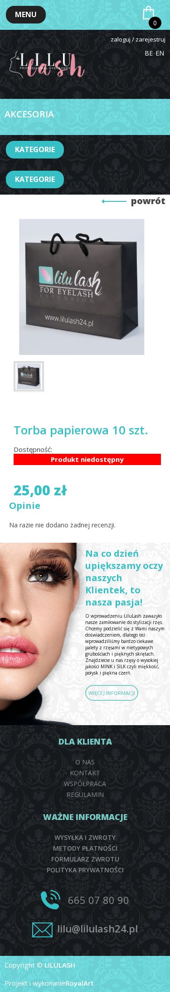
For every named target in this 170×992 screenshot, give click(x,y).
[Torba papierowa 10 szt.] (29, 376)
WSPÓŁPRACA (85, 783)
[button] (26, 14)
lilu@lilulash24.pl (97, 928)
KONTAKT (85, 772)
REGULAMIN (85, 794)
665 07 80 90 (98, 900)
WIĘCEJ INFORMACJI (111, 692)
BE (149, 53)
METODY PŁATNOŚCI (85, 848)
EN (159, 53)
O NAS (85, 762)
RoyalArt (79, 982)
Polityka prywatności (85, 870)
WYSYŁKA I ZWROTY (85, 837)
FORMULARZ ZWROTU (85, 859)
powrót (148, 201)
